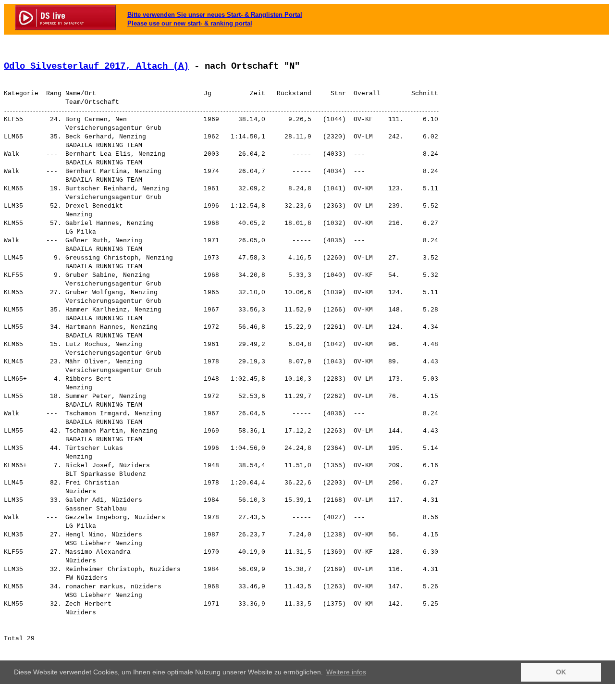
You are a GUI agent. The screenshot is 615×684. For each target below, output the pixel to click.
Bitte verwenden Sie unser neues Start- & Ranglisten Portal (214, 14)
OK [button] (561, 672)
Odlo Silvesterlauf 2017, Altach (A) (96, 66)
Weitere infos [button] (346, 672)
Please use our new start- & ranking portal (189, 23)
